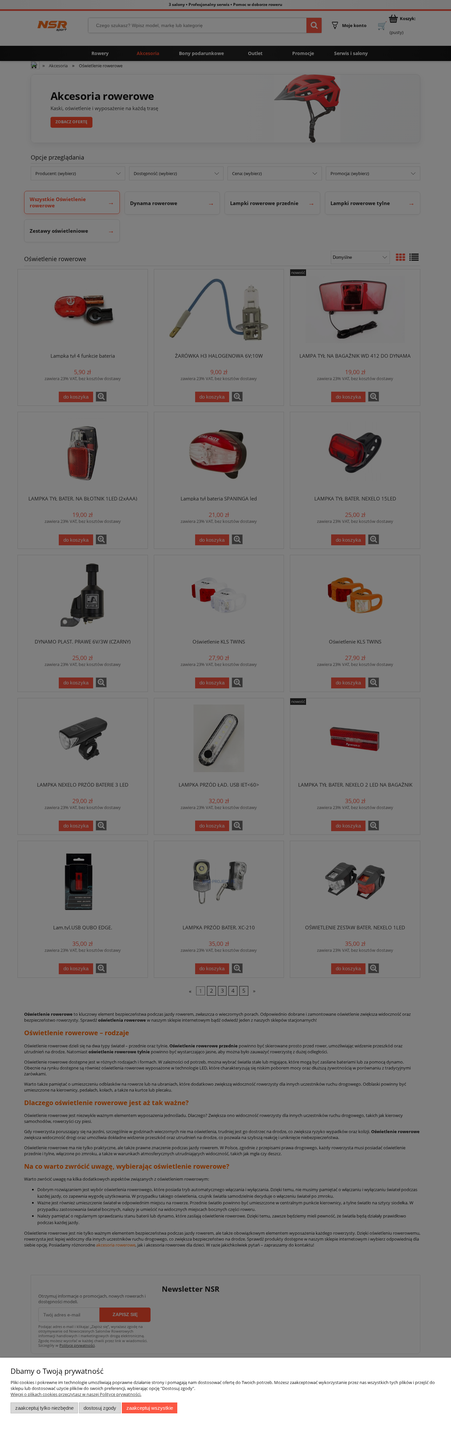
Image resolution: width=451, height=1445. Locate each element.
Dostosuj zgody (100, 1408)
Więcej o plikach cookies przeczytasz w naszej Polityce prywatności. (76, 1394)
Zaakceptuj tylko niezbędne (44, 1408)
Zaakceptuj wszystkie (149, 1408)
